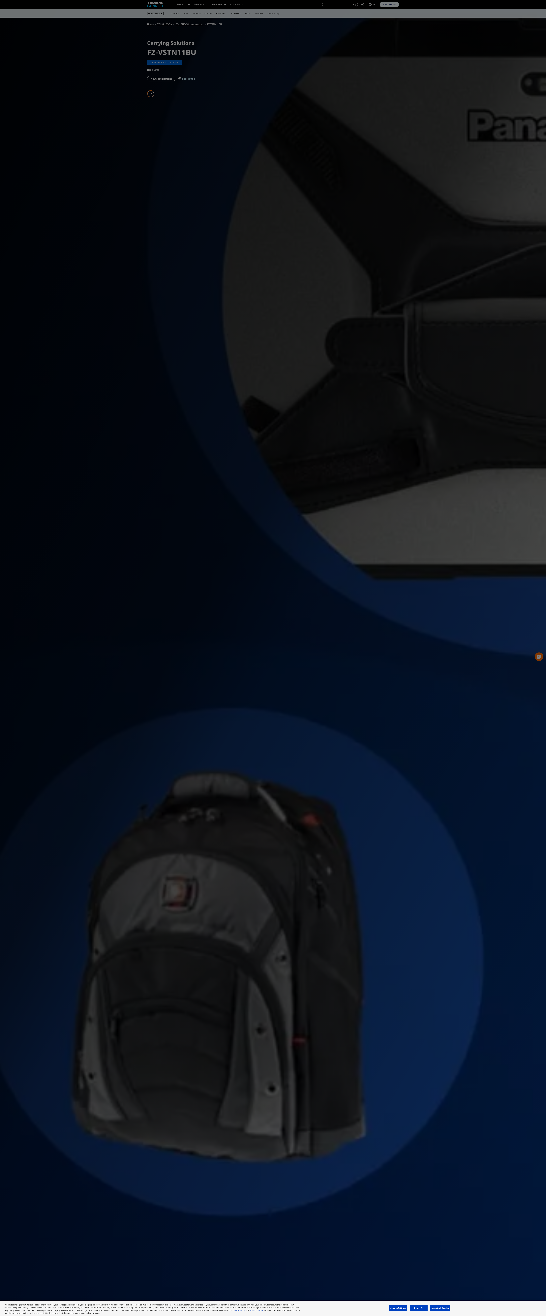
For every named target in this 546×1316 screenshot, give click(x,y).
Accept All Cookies (440, 1308)
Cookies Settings (398, 1308)
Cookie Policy (239, 1310)
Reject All (418, 1308)
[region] (273, 1308)
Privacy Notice (256, 1310)
